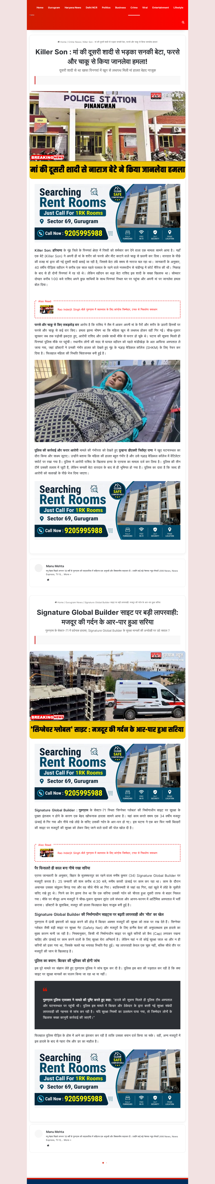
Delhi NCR (91, 7)
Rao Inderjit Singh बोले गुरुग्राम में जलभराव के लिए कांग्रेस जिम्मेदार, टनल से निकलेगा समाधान (107, 309)
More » (67, 574)
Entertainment (160, 7)
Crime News (74, 42)
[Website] (48, 580)
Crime (134, 7)
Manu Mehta (55, 566)
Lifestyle (178, 7)
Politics (106, 7)
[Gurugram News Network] (31, 15)
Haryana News (73, 7)
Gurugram (54, 7)
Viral (145, 7)
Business (120, 7)
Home (40, 7)
